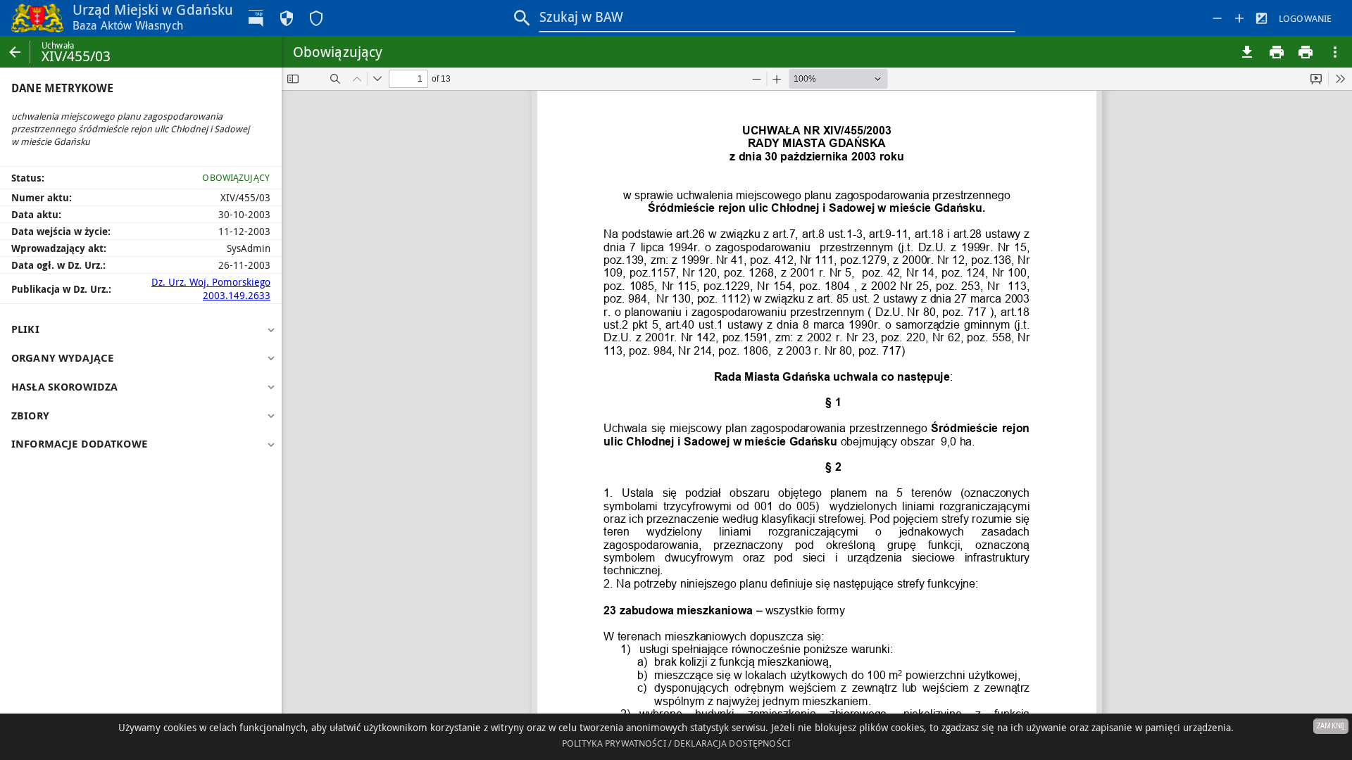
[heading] (141, 329)
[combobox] (777, 17)
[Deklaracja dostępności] (316, 18)
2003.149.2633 (236, 295)
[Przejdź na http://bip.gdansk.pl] (257, 18)
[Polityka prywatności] (286, 18)
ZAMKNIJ (1331, 725)
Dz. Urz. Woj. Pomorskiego (210, 282)
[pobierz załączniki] (1247, 52)
